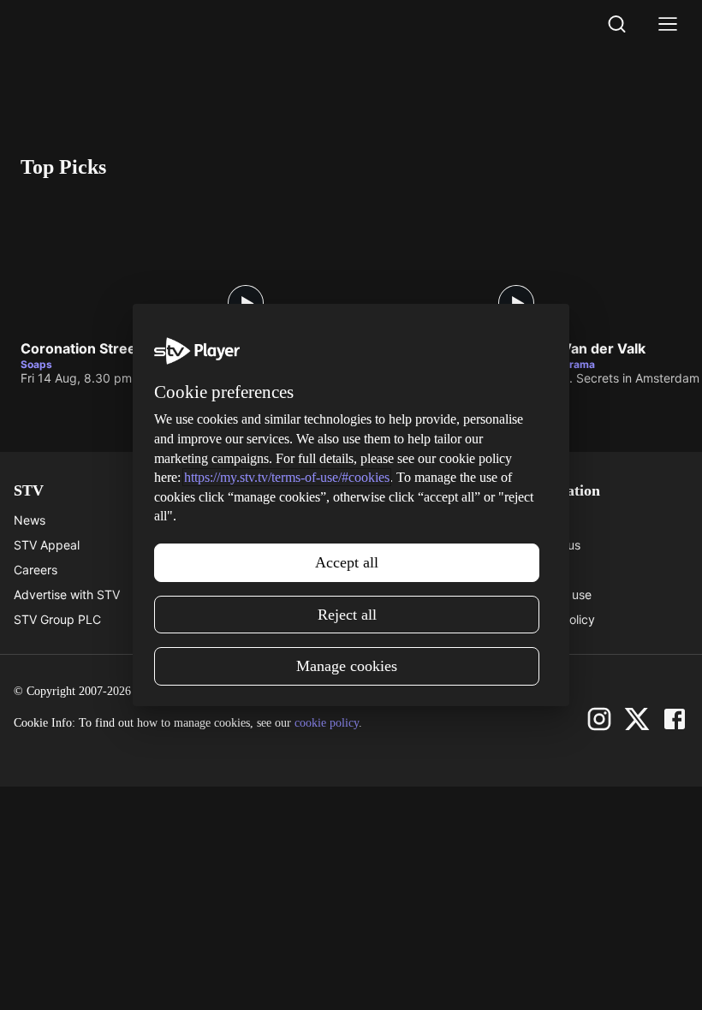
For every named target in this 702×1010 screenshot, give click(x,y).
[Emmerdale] (419, 262)
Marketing (379, 569)
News (29, 520)
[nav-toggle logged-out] (667, 24)
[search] (616, 24)
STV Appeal (47, 545)
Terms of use (556, 594)
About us (544, 520)
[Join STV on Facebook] (674, 719)
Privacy (541, 569)
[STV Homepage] (61, 24)
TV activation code (235, 569)
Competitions (388, 619)
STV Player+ (385, 520)
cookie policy (326, 722)
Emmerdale (329, 349)
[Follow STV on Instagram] (599, 719)
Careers (35, 569)
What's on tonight (400, 545)
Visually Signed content (247, 594)
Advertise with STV (67, 594)
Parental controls (229, 520)
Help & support (224, 545)
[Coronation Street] (149, 262)
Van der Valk (603, 349)
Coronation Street (81, 349)
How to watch (389, 594)
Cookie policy (557, 619)
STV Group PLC (57, 619)
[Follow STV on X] (637, 719)
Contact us (550, 545)
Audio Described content (251, 619)
